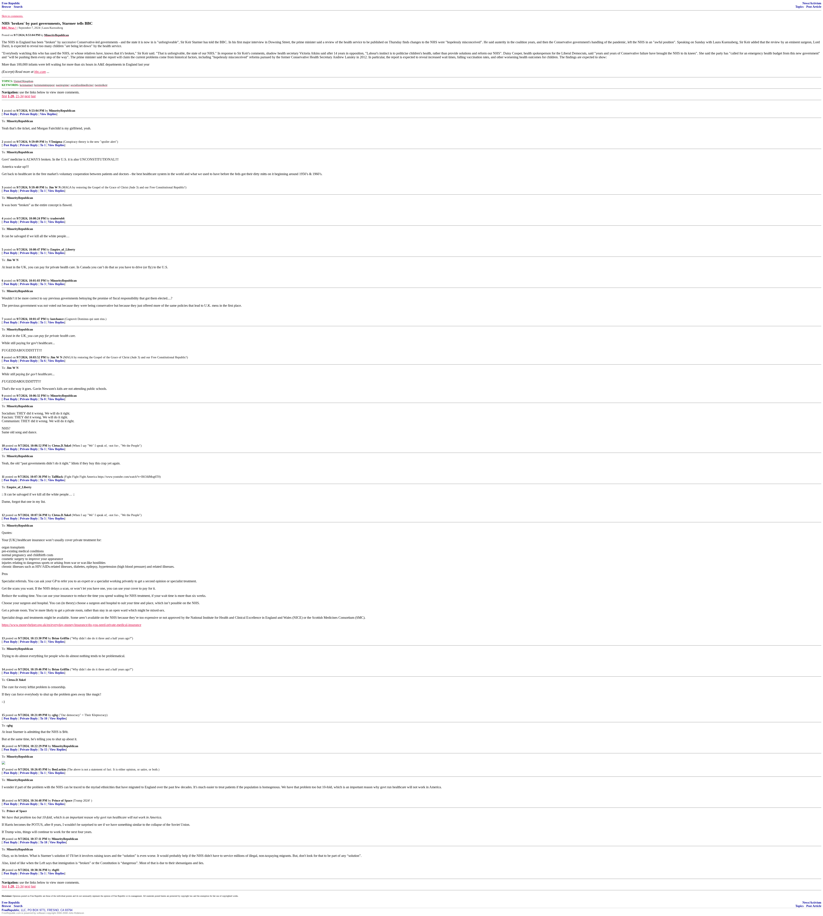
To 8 (43, 399)
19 (3, 839)
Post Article (813, 6)
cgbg (55, 715)
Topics (799, 6)
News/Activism (811, 3)
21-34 (20, 96)
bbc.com (40, 72)
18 (3, 800)
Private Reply (29, 114)
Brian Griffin (60, 638)
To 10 (43, 718)
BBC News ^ (9, 27)
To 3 (43, 284)
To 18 (43, 842)
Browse (6, 6)
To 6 (43, 360)
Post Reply (11, 114)
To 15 (43, 749)
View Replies (48, 114)
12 (3, 515)
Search (18, 6)
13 (3, 638)
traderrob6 (57, 218)
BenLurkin (59, 769)
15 (3, 715)
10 (3, 445)
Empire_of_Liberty (62, 249)
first (4, 96)
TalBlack (57, 476)
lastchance (57, 319)
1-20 (11, 96)
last (33, 96)
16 (3, 746)
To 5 (43, 518)
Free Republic (11, 3)
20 (3, 870)
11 (3, 476)
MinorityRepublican (62, 110)
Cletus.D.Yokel (61, 445)
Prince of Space (62, 800)
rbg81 (55, 870)
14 (3, 669)
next (27, 96)
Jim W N (55, 187)
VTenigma (55, 141)
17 (3, 769)
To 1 (43, 145)
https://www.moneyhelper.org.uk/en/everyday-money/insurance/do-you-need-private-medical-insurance (71, 625)
